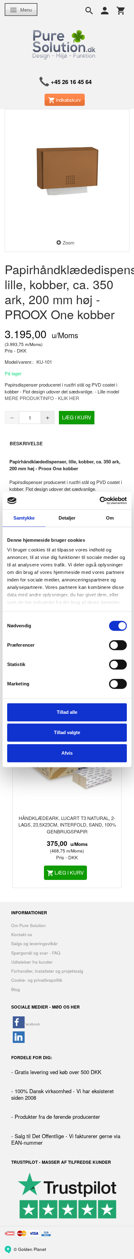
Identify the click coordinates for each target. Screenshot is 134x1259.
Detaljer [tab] (67, 518)
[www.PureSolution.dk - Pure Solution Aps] (65, 43)
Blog (15, 989)
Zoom (68, 242)
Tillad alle (67, 712)
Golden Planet (32, 1249)
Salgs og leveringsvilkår (34, 943)
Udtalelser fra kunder (32, 962)
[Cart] (120, 10)
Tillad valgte (67, 732)
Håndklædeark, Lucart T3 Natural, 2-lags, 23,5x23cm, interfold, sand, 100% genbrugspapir (67, 825)
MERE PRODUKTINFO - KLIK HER (42, 398)
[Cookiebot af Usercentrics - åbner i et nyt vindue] (99, 500)
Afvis (67, 753)
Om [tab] (110, 518)
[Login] (104, 10)
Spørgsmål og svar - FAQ (35, 953)
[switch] (118, 645)
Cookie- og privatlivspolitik (36, 980)
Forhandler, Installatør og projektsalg (47, 971)
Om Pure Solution (28, 925)
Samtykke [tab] (24, 518)
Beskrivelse (26, 443)
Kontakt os (21, 934)
